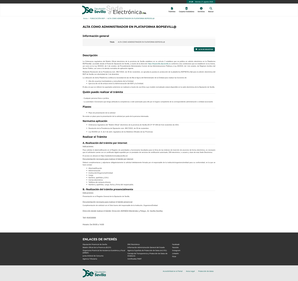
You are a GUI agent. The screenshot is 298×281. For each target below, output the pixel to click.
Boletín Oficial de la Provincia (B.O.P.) (97, 247)
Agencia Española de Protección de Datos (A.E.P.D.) (147, 250)
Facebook (175, 244)
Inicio (85, 18)
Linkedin (175, 253)
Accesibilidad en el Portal (173, 271)
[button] (172, 10)
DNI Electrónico (133, 244)
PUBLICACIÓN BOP (97, 18)
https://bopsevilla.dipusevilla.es (159, 64)
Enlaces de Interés (100, 239)
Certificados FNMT (134, 259)
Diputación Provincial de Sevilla (95, 244)
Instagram (176, 250)
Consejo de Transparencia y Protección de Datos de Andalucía (147, 254)
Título (112, 42)
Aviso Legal (190, 271)
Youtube (175, 247)
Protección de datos (206, 271)
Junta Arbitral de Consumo (93, 256)
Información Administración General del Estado (146, 247)
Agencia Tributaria (90, 259)
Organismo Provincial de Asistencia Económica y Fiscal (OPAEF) (104, 251)
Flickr (174, 256)
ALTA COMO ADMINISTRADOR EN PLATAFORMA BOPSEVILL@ (130, 18)
